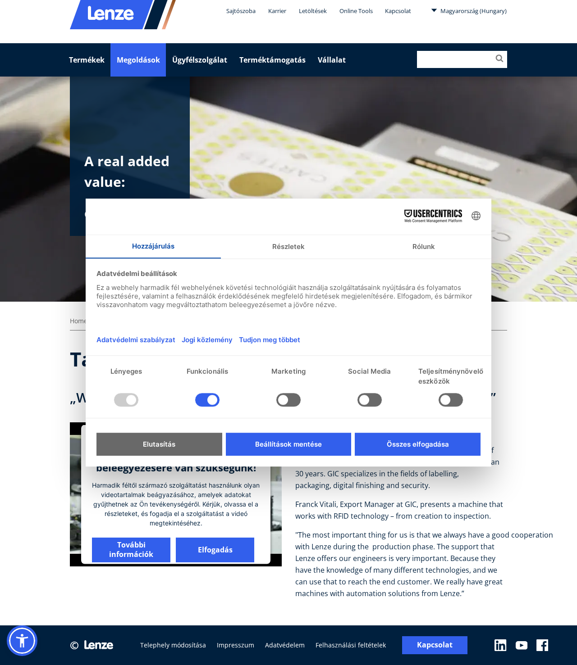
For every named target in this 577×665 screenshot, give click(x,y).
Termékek (87, 60)
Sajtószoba (241, 11)
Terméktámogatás (272, 60)
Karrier (277, 11)
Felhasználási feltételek (351, 645)
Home (78, 321)
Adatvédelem (285, 645)
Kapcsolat (398, 11)
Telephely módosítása (173, 645)
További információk (131, 549)
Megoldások (138, 60)
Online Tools (356, 11)
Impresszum (235, 645)
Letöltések (313, 11)
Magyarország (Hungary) (473, 11)
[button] (22, 641)
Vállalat (332, 60)
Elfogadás (215, 549)
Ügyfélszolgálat (199, 60)
